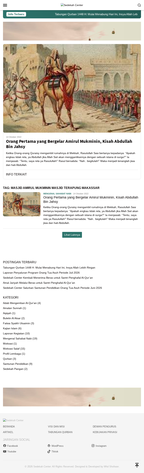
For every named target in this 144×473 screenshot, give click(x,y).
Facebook (12, 445)
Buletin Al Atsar (12, 318)
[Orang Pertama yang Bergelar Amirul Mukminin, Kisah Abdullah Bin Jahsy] (72, 88)
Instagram (101, 445)
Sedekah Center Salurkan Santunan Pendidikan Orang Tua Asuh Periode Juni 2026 (52, 287)
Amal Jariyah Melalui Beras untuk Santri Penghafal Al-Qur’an (39, 282)
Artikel (8, 432)
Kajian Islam (10, 328)
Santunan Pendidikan (15, 363)
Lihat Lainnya (72, 234)
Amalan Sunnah (12, 308)
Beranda (9, 426)
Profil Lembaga (12, 353)
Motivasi (8, 343)
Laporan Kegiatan (13, 333)
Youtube (11, 451)
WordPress (58, 445)
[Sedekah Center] (72, 4)
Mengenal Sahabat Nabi (57, 194)
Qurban (7, 358)
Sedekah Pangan (13, 368)
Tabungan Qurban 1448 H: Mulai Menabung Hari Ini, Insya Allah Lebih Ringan (95, 14)
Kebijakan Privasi (105, 432)
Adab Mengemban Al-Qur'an (20, 303)
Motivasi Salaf (11, 348)
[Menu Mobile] (9, 5)
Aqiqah (7, 313)
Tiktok (55, 451)
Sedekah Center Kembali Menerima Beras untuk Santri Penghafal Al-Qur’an (48, 277)
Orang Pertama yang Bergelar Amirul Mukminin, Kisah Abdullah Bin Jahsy (69, 144)
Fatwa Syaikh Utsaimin (16, 323)
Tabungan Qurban (60, 432)
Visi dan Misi (56, 426)
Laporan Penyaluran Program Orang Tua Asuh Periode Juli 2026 (41, 272)
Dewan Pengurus (104, 426)
